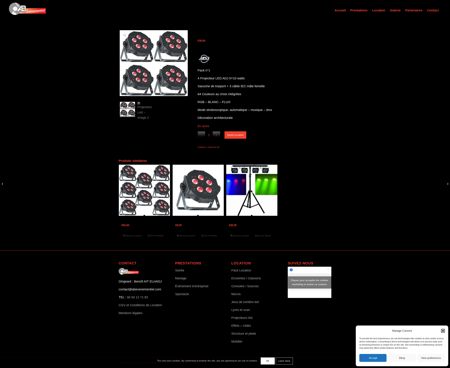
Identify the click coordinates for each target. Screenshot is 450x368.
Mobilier (236, 341)
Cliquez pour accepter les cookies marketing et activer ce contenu (309, 282)
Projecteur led (213, 147)
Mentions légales (130, 313)
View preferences (431, 357)
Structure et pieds (243, 333)
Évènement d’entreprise (191, 286)
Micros (236, 294)
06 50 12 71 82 (137, 297)
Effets (235, 325)
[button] (443, 331)
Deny (402, 357)
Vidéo (247, 325)
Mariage (181, 278)
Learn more (284, 361)
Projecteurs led (241, 318)
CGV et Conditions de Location (140, 305)
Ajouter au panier (235, 135)
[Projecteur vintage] (2, 184)
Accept (373, 357)
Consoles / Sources (245, 286)
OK (267, 361)
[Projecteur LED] (447, 184)
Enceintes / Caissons (246, 278)
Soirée (179, 270)
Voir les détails (156, 236)
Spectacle (182, 294)
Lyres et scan (240, 310)
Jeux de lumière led (245, 302)
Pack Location (241, 270)
